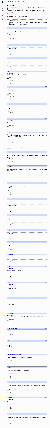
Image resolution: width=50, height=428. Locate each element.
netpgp (9, 230)
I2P (8, 132)
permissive (3, 10)
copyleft (2, 9)
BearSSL (9, 71)
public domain (2, 11)
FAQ (2, 14)
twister (9, 340)
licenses (2, 6)
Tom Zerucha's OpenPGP (12, 328)
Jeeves (9, 166)
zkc (8, 414)
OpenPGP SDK (10, 254)
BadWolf (9, 57)
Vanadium (9, 367)
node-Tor (9, 242)
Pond (9, 282)
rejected (2, 7)
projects (2, 19)
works (2, 16)
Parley (9, 266)
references (3, 15)
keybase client (10, 198)
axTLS (9, 45)
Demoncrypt (10, 118)
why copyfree (3, 13)
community (3, 18)
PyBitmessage (10, 313)
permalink (46, 57)
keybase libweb (10, 214)
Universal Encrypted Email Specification (15, 354)
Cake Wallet (10, 86)
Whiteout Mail (10, 397)
